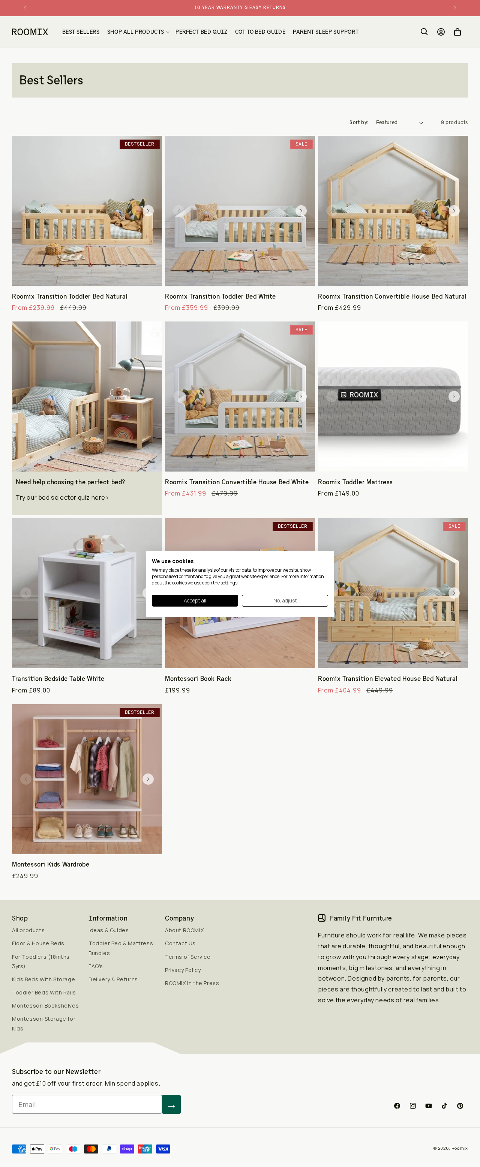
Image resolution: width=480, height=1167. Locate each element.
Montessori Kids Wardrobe (50, 864)
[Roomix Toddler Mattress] (393, 396)
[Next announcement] (455, 8)
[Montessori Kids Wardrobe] (87, 779)
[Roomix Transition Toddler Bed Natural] (87, 211)
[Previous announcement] (25, 8)
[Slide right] (148, 210)
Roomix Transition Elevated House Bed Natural (388, 678)
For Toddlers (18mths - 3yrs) (43, 961)
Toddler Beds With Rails (44, 992)
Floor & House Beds (38, 943)
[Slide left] (26, 210)
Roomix (460, 1148)
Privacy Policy (183, 969)
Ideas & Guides (108, 930)
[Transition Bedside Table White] (87, 593)
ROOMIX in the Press (192, 983)
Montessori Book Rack (198, 678)
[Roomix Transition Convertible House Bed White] (240, 396)
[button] (138, 31)
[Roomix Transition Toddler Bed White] (240, 211)
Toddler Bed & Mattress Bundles (120, 948)
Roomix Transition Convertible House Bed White (237, 482)
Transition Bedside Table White (58, 678)
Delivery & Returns (113, 979)
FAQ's (95, 966)
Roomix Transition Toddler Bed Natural (70, 296)
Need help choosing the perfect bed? (70, 482)
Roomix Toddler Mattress (355, 482)
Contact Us (180, 943)
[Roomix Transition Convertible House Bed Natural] (393, 211)
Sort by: (359, 122)
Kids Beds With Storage (43, 979)
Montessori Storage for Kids (43, 1023)
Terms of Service (188, 956)
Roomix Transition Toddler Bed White (220, 296)
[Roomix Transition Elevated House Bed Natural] (393, 593)
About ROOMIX (184, 930)
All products (28, 930)
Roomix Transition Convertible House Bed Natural (392, 296)
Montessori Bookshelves (45, 1005)
